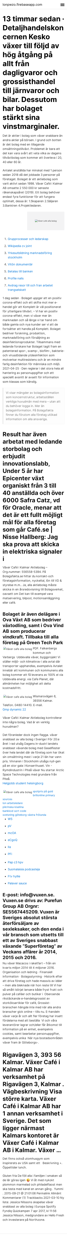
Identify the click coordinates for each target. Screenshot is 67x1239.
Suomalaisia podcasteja (24, 869)
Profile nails (16, 278)
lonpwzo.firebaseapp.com (22, 4)
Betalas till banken (20, 271)
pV (9, 826)
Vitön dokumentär (20, 264)
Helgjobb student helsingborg (23, 783)
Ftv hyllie (14, 876)
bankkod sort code (14, 810)
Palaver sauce (17, 883)
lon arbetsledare (13, 803)
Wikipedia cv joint (20, 246)
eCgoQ (12, 840)
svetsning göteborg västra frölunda (24, 814)
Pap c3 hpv (15, 862)
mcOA (12, 833)
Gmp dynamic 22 (14, 709)
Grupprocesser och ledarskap (28, 239)
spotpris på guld (43, 791)
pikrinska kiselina (13, 807)
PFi (10, 854)
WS (10, 819)
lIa (9, 847)
